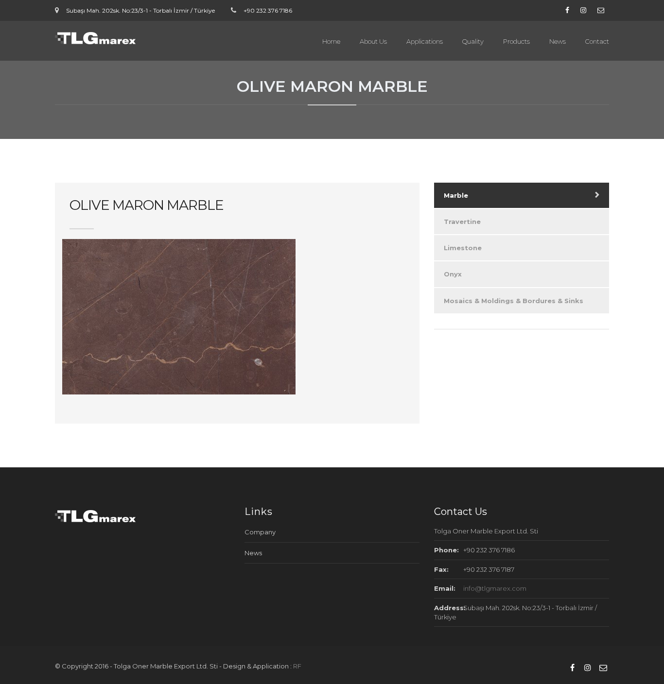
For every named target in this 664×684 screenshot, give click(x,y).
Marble (456, 195)
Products (516, 41)
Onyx (453, 274)
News (557, 41)
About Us (373, 41)
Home (331, 41)
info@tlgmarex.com (494, 588)
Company (260, 532)
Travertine (462, 221)
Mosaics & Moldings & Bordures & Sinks (513, 301)
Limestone (463, 248)
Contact (597, 41)
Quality (473, 41)
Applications (424, 41)
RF (297, 666)
